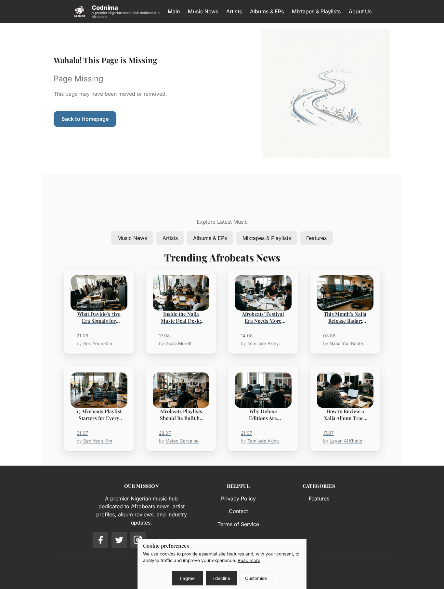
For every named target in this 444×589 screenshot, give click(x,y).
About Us (360, 11)
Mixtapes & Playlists (316, 11)
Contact (238, 511)
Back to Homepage (85, 119)
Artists (234, 11)
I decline (221, 578)
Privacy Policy (238, 498)
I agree (187, 578)
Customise (256, 578)
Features (316, 238)
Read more (249, 560)
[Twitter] (119, 540)
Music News (203, 11)
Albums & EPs (267, 11)
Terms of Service (238, 524)
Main (174, 11)
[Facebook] (100, 540)
